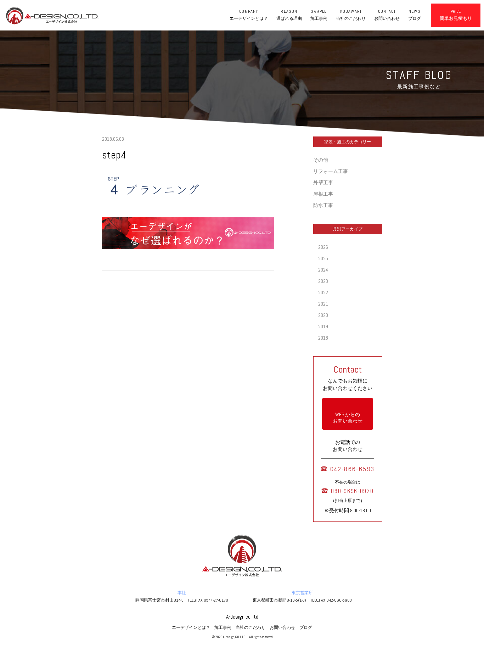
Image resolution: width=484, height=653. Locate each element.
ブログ (305, 627)
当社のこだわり (250, 627)
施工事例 (222, 627)
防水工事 (323, 205)
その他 (320, 160)
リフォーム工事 (330, 171)
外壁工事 (323, 182)
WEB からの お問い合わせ (347, 417)
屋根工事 (323, 194)
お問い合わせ (282, 627)
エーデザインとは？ (191, 627)
